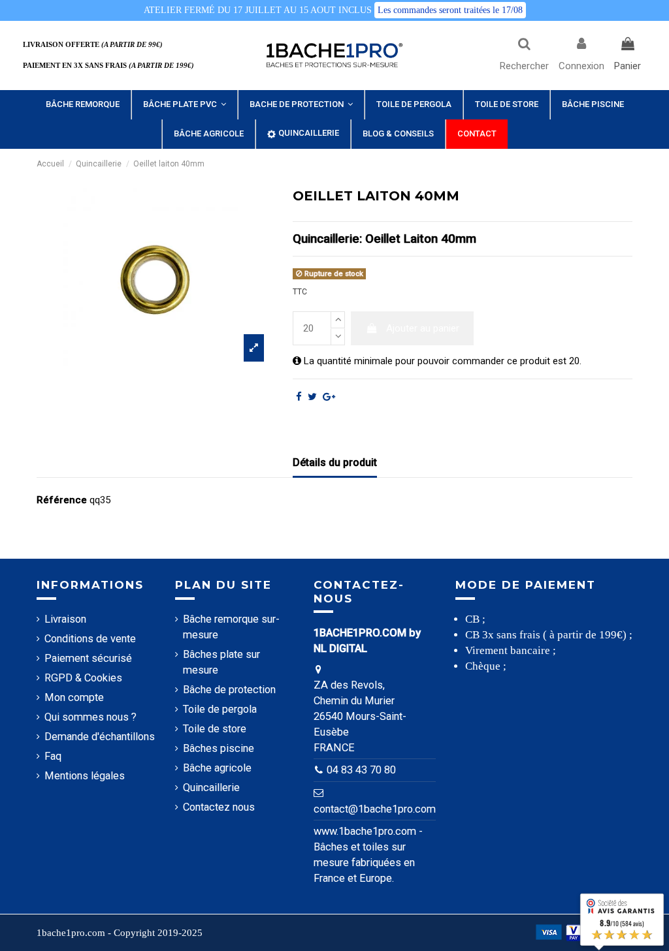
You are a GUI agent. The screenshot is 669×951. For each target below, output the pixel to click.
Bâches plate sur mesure (221, 662)
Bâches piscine (218, 748)
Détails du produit (335, 462)
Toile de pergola (220, 709)
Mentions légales (84, 776)
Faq (52, 756)
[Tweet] (312, 397)
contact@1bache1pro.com (375, 809)
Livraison (65, 619)
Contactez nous (219, 807)
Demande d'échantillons (99, 736)
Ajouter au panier (422, 328)
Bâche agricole (217, 768)
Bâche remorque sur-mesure (231, 627)
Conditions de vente (90, 638)
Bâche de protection (229, 689)
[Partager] (299, 397)
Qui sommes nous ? (90, 717)
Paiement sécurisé (88, 658)
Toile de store (214, 729)
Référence (62, 500)
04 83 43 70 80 (361, 770)
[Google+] (329, 397)
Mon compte (74, 697)
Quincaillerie (211, 787)
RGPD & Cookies (83, 678)
